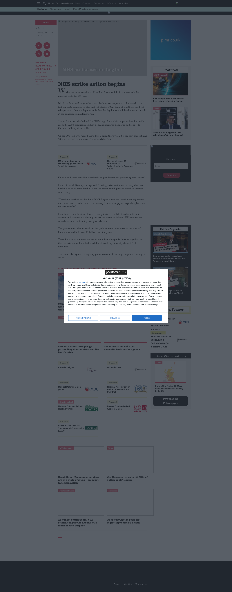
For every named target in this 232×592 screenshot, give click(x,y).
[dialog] (116, 296)
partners (82, 282)
